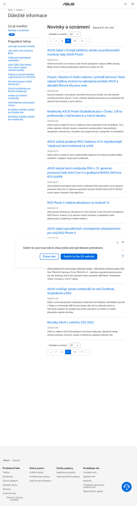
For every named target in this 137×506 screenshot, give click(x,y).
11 (82, 41)
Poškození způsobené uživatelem (19, 59)
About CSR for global (93, 491)
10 (75, 41)
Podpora (19, 10)
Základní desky (10, 485)
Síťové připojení (10, 481)
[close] (117, 242)
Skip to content (4, 10)
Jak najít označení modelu (21, 46)
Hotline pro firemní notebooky (17, 97)
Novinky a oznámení (18, 30)
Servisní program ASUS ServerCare (20, 83)
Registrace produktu (66, 472)
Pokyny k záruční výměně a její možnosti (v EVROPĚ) (21, 75)
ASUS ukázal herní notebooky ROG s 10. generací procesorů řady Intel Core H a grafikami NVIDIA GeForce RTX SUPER (84, 172)
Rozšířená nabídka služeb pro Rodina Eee (21, 111)
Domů (10, 10)
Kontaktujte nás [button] (91, 468)
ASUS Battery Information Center (21, 104)
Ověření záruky (36, 472)
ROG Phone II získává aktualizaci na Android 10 (78, 202)
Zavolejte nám (90, 472)
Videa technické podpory (68, 476)
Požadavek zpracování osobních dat (93, 486)
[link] (69, 4)
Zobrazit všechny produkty (14, 498)
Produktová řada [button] (11, 468)
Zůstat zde (49, 256)
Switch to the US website (79, 256)
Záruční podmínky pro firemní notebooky (19, 90)
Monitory (7, 489)
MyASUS (87, 481)
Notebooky (8, 476)
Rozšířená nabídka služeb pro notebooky (21, 118)
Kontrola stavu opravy (40, 476)
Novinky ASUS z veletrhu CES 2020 (70, 322)
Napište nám (89, 476)
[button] (4, 4)
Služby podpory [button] (64, 468)
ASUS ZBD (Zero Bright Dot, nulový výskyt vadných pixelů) (19, 67)
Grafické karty (9, 493)
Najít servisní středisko (40, 481)
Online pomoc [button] (37, 468)
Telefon (6, 472)
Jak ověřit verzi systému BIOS (20, 52)
